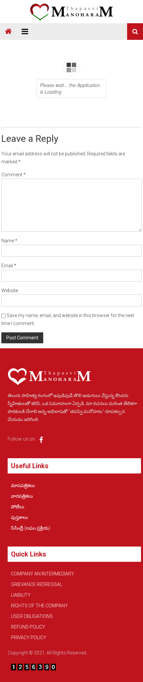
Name (9, 240)
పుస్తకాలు (19, 517)
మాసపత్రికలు (23, 485)
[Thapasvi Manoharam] (8, 31)
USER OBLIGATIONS (32, 616)
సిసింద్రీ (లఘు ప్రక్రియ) (30, 528)
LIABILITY (21, 595)
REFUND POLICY (28, 627)
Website (9, 290)
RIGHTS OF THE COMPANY (39, 605)
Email (8, 265)
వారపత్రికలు (22, 496)
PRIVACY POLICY (28, 637)
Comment (13, 174)
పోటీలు (17, 506)
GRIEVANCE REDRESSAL (36, 584)
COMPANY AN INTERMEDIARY (42, 573)
